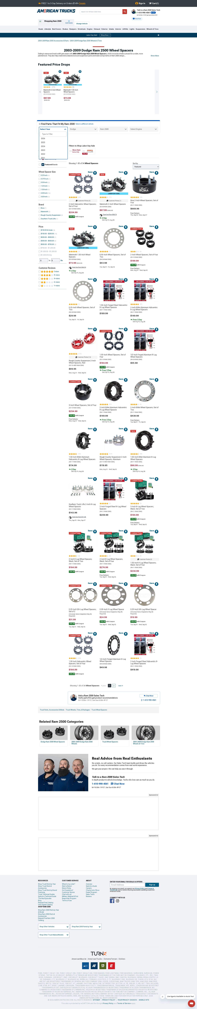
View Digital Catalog (45, 905)
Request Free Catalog (45, 902)
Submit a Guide (91, 886)
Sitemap (96, 1000)
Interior (118, 29)
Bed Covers (56, 29)
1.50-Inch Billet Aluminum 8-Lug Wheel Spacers (143, 458)
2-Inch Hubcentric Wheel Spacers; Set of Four (82, 205)
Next (120, 686)
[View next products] (157, 92)
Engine (89, 29)
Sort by (135, 163)
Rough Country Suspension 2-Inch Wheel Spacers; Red (82, 362)
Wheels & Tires (152, 29)
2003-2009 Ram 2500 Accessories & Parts (53, 41)
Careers (89, 888)
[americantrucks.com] (56, 11)
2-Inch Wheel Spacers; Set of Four (144, 255)
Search (124, 11)
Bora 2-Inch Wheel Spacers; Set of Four (144, 201)
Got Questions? (67, 890)
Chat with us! (66, 894)
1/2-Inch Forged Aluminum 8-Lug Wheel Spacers (143, 356)
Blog (39, 900)
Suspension (140, 29)
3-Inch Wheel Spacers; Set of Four (82, 405)
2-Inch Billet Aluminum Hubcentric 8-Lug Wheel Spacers (144, 308)
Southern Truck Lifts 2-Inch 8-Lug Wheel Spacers (82, 505)
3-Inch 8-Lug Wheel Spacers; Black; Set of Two (142, 507)
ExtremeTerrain (110, 959)
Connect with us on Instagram (117, 901)
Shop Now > (105, 35)
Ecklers (122, 959)
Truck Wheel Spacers (99, 710)
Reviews (89, 896)
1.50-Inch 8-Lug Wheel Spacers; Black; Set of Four (143, 564)
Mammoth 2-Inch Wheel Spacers (52, 92)
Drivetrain (82, 29)
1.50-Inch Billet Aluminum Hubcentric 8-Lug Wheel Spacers (82, 458)
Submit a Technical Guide (47, 896)
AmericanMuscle (79, 959)
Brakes (65, 29)
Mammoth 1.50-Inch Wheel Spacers (71, 92)
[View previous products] (40, 92)
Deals (41, 29)
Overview (89, 884)
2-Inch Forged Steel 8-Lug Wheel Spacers (113, 507)
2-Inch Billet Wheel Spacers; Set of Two (144, 408)
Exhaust (97, 29)
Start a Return (67, 886)
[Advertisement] (98, 813)
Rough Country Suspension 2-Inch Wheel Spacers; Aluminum (113, 458)
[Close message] (158, 35)
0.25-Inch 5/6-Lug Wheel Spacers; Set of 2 (82, 610)
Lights (132, 29)
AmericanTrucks (95, 959)
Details (82, 3)
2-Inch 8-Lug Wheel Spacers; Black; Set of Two (80, 560)
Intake (111, 29)
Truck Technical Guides (46, 894)
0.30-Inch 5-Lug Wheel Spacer (112, 609)
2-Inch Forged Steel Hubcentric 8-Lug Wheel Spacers (144, 662)
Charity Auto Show (92, 890)
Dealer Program (91, 892)
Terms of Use (67, 900)
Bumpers (72, 29)
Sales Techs (90, 894)
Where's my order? (68, 884)
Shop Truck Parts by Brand (47, 890)
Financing (41, 892)
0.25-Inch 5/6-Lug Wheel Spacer (143, 609)
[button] (137, 18)
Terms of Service (124, 1003)
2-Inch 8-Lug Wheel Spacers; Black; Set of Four (111, 560)
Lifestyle (47, 29)
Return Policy (66, 888)
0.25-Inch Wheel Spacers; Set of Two (82, 308)
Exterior (104, 29)
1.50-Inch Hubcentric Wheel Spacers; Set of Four (80, 662)
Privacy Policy (140, 888)
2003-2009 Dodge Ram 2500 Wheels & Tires (86, 41)
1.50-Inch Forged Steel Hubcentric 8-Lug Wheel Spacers (113, 306)
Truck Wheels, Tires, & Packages (78, 710)
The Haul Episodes (44, 898)
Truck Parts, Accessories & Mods (52, 710)
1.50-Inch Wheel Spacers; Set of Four (113, 356)
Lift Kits (125, 29)
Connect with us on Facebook (112, 901)
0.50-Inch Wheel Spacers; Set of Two (113, 256)
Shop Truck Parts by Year (47, 884)
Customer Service (68, 892)
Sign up (152, 885)
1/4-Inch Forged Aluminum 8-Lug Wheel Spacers (113, 660)
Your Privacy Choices (127, 1000)
